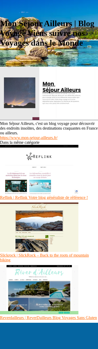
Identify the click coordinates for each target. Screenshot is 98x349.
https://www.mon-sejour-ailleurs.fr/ (28, 137)
